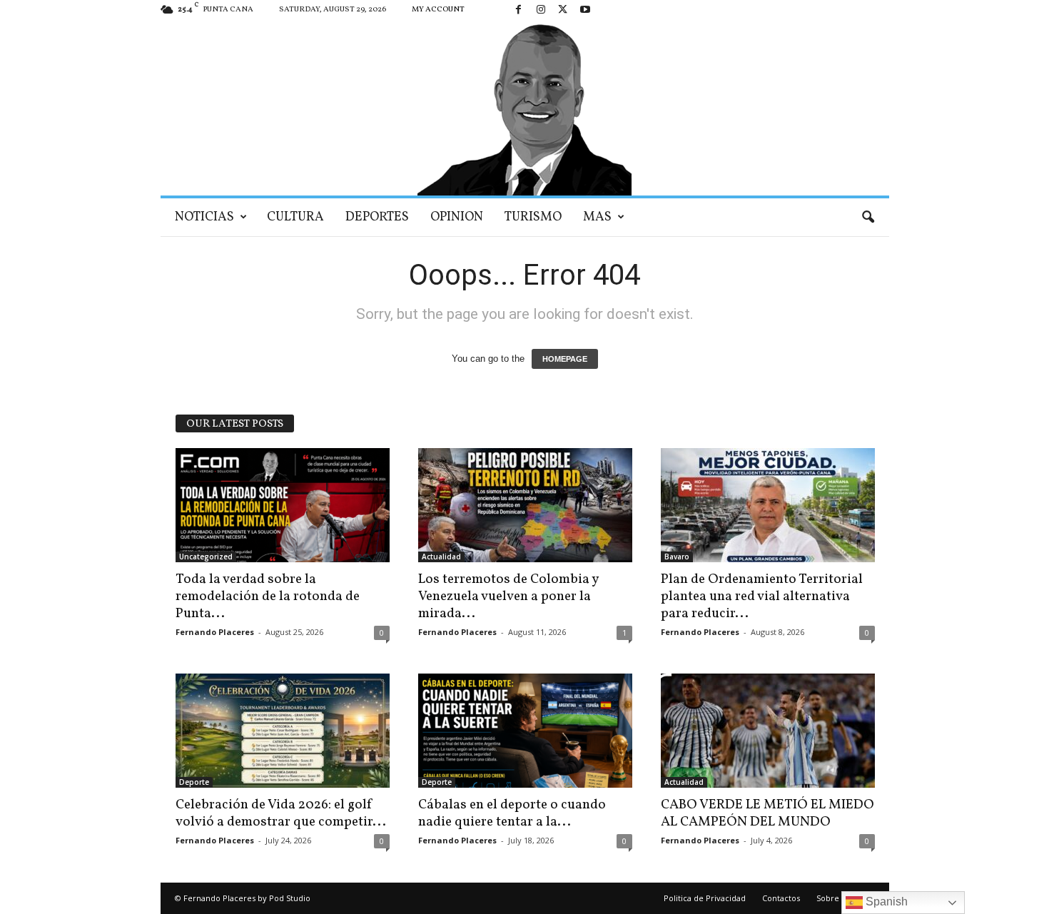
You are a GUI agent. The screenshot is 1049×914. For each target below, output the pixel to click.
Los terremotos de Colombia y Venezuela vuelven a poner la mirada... (508, 596)
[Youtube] (585, 10)
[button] (867, 217)
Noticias (204, 217)
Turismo (533, 217)
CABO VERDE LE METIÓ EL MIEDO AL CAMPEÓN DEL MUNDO (767, 813)
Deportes (377, 217)
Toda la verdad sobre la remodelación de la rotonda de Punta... (268, 596)
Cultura (295, 217)
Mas (597, 217)
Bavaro (676, 557)
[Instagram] (540, 10)
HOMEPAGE (564, 359)
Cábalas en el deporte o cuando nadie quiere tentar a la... (512, 813)
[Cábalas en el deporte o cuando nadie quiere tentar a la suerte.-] (525, 731)
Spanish (885, 901)
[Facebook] (518, 10)
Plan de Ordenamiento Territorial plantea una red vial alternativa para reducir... (762, 596)
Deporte (194, 782)
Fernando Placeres (215, 631)
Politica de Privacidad (705, 898)
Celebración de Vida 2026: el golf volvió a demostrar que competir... (281, 813)
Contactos (781, 898)
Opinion (456, 217)
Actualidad (441, 557)
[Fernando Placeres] (525, 108)
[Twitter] (563, 10)
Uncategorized (206, 557)
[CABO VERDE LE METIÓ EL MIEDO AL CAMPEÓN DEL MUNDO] (768, 731)
